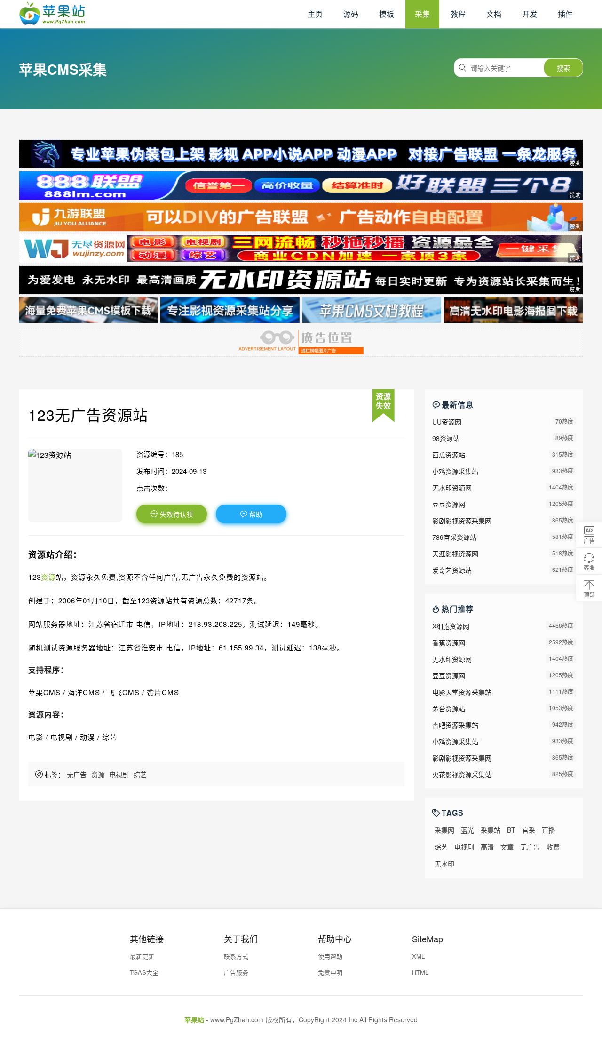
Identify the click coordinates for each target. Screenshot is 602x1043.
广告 (589, 541)
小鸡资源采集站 (455, 471)
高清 (487, 846)
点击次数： (154, 488)
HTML (420, 972)
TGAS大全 (144, 972)
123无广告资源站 (88, 414)
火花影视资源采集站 (461, 774)
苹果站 (194, 1019)
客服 (589, 567)
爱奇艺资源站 (452, 570)
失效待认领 (175, 514)
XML (418, 956)
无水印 (444, 863)
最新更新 (142, 956)
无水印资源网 (452, 487)
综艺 (140, 774)
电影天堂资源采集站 (461, 692)
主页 (315, 13)
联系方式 (236, 956)
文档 (493, 13)
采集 (422, 13)
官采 (528, 829)
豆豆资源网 (448, 504)
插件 (565, 13)
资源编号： (154, 454)
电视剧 (119, 774)
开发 (529, 13)
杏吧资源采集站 (455, 725)
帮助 (254, 514)
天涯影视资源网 (455, 553)
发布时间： (154, 471)
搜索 (563, 67)
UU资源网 (446, 421)
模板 (386, 13)
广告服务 (236, 972)
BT (511, 829)
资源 (48, 577)
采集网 (444, 829)
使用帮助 (330, 956)
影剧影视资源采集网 (461, 520)
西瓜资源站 (448, 454)
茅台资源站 (448, 708)
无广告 (77, 774)
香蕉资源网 (448, 642)
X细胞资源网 (450, 626)
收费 (553, 846)
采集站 (490, 829)
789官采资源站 (454, 537)
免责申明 (330, 972)
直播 (548, 829)
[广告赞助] (301, 154)
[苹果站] (52, 21)
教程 (458, 13)
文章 (507, 846)
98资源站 (445, 438)
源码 (350, 13)
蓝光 (467, 829)
